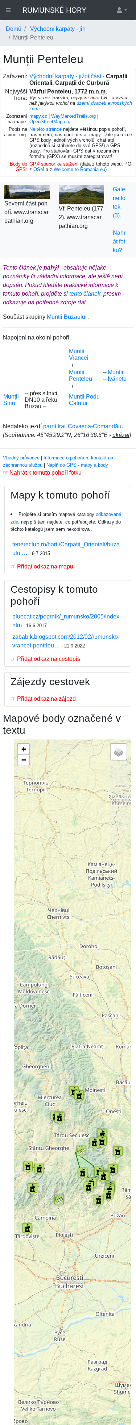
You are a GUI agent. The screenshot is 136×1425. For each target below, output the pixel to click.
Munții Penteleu (80, 375)
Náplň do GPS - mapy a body (77, 465)
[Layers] (119, 752)
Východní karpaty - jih (58, 29)
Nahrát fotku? (119, 241)
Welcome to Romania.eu (79, 169)
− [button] (23, 759)
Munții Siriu (11, 399)
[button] (121, 10)
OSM (38, 169)
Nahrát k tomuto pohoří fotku (45, 473)
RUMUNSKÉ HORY (54, 10)
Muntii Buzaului (67, 317)
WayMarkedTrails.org (73, 116)
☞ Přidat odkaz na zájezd (43, 699)
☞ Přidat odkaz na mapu (42, 566)
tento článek (84, 294)
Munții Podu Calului (84, 399)
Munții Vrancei (78, 354)
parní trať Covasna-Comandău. (83, 426)
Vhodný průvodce (21, 458)
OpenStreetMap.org (49, 121)
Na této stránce (45, 129)
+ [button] (23, 749)
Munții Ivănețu (117, 375)
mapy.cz (38, 116)
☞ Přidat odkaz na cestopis (45, 659)
